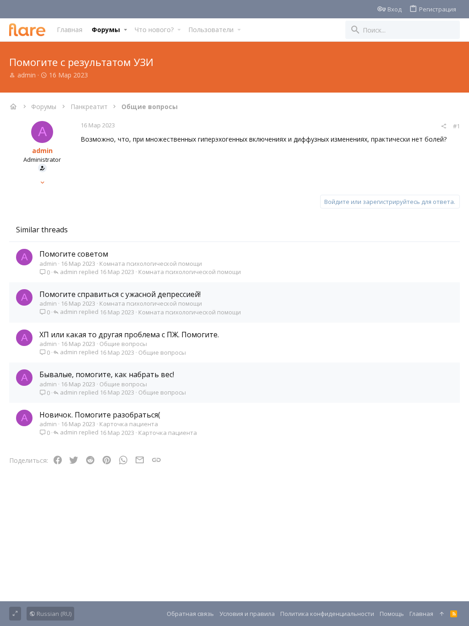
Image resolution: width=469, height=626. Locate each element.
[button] (125, 29)
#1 (456, 126)
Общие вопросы (123, 344)
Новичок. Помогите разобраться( (99, 415)
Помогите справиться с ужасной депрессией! (120, 294)
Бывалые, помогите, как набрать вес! (106, 374)
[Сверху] (441, 614)
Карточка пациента (128, 424)
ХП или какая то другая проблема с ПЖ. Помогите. (129, 334)
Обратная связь (190, 614)
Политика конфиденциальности (327, 614)
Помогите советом (73, 254)
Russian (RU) (53, 614)
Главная (421, 614)
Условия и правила (247, 614)
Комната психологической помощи (150, 263)
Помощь (392, 614)
